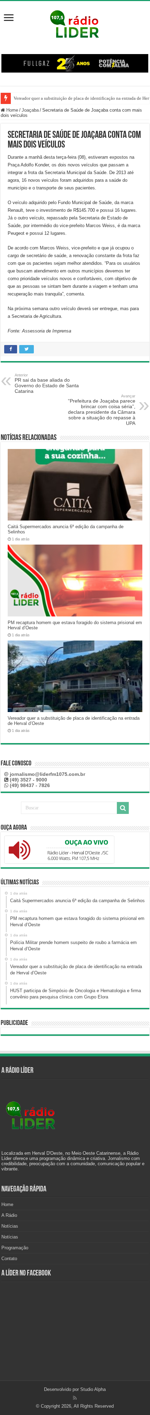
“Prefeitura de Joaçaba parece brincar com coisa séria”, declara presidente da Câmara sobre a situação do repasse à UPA (101, 410)
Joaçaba (30, 110)
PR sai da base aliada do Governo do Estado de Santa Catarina (47, 383)
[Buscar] (123, 808)
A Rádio (9, 1215)
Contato (9, 1258)
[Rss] (74, 1398)
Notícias (9, 1226)
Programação (14, 1247)
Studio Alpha (93, 1389)
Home (11, 110)
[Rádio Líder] (75, 23)
